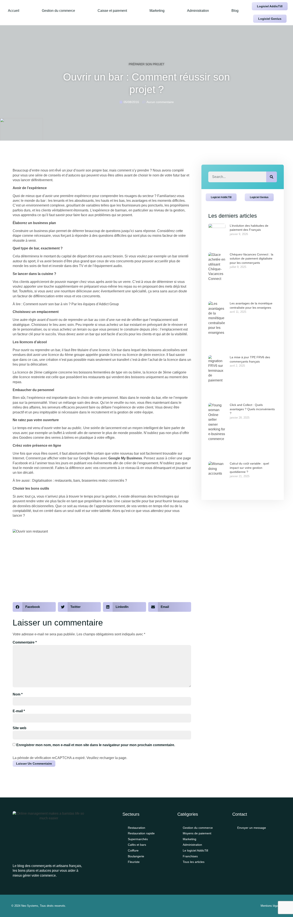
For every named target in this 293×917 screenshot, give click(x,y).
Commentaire (25, 642)
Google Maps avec (110, 458)
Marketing (157, 10)
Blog (235, 10)
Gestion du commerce (58, 10)
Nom (18, 694)
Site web (19, 728)
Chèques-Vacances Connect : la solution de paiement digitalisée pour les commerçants (251, 258)
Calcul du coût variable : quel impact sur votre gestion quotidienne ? (249, 468)
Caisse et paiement (112, 10)
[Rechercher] (271, 177)
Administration (198, 10)
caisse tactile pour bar (137, 501)
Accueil (13, 10)
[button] (34, 607)
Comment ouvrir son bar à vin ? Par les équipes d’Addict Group (71, 304)
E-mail (19, 711)
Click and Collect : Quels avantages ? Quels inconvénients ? (252, 409)
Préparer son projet (147, 64)
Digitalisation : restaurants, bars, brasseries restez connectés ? (79, 480)
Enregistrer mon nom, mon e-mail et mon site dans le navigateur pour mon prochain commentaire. (95, 745)
